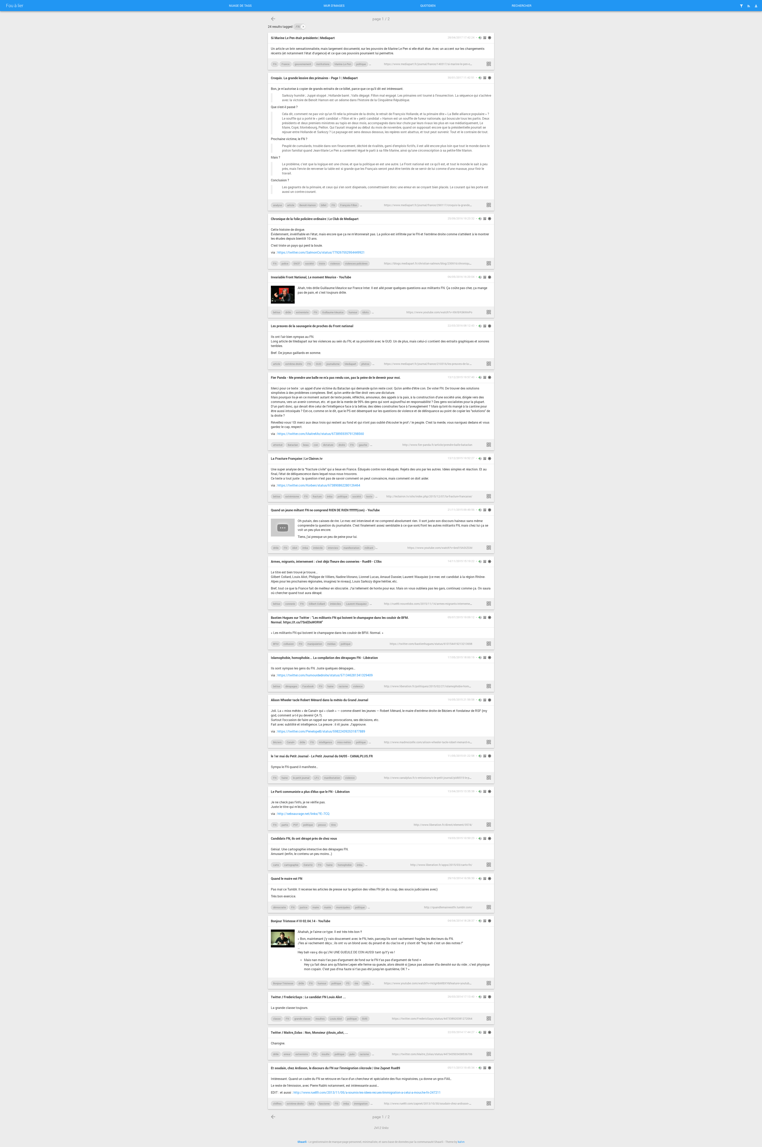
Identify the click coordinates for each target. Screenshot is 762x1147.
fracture (317, 496)
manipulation (314, 643)
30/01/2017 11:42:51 (461, 77)
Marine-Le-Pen (343, 64)
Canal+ (290, 742)
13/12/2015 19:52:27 (461, 458)
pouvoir (375, 64)
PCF (295, 824)
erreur (287, 1054)
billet (323, 205)
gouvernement (303, 64)
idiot (294, 547)
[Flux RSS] (749, 6)
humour (353, 312)
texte (369, 496)
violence (335, 263)
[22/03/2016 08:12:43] (488, 363)
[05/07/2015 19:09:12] (488, 643)
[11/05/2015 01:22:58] (488, 777)
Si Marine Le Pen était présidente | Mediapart (303, 38)
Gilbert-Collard (317, 603)
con (316, 444)
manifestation (351, 547)
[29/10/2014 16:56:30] (488, 907)
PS (347, 983)
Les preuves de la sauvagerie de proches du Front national (312, 326)
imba (329, 496)
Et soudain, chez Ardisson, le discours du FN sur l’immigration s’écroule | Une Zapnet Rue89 (335, 1068)
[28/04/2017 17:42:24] (488, 64)
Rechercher (521, 6)
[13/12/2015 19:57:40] (488, 444)
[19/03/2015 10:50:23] (488, 864)
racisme (343, 686)
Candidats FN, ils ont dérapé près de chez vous (304, 838)
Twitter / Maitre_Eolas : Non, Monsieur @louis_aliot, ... (309, 1032)
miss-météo (344, 742)
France (286, 64)
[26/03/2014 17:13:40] (488, 1018)
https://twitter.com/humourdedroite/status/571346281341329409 (325, 675)
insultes (320, 1018)
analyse (277, 205)
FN (300, 26)
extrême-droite (293, 363)
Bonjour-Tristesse (283, 983)
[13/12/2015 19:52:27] (488, 496)
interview (333, 547)
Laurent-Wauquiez (356, 603)
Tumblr (374, 907)
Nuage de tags (240, 6)
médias (331, 643)
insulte (325, 1054)
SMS (364, 1018)
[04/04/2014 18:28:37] (488, 983)
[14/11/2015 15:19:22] (488, 603)
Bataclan (293, 444)
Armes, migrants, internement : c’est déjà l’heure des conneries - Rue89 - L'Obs (326, 561)
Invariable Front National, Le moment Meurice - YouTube (311, 277)
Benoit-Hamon (307, 205)
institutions (322, 64)
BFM (275, 643)
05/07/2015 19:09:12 (461, 617)
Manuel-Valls (369, 205)
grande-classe (302, 1018)
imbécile (318, 547)
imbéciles (335, 603)
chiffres (277, 1103)
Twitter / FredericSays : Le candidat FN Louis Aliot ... (308, 997)
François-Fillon (348, 205)
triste (322, 263)
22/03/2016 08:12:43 (461, 325)
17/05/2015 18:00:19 (461, 657)
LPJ (317, 777)
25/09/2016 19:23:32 (461, 218)
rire (356, 983)
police (285, 263)
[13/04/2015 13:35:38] (488, 824)
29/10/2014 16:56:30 (461, 878)
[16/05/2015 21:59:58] (488, 742)
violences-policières (356, 263)
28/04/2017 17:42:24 (461, 37)
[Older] (273, 19)
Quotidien (428, 6)
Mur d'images (334, 6)
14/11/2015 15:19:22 (461, 561)
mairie (327, 907)
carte (276, 864)
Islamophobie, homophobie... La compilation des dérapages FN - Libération (324, 658)
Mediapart (350, 363)
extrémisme (292, 496)
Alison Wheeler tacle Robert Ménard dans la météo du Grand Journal (319, 700)
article (290, 205)
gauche (363, 444)
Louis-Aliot (378, 603)
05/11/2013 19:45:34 (461, 1067)
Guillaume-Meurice (332, 312)
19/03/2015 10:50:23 (461, 838)
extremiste (302, 312)
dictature (328, 444)
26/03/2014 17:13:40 (461, 996)
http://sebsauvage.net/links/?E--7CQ (303, 813)
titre (333, 824)
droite (342, 444)
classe (277, 1018)
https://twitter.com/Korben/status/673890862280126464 (318, 485)
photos (365, 363)
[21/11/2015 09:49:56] (488, 547)
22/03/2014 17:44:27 (461, 1032)
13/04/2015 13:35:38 (461, 791)
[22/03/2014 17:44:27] (488, 1054)
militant (369, 547)
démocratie (279, 907)
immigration (361, 1103)
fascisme (324, 1103)
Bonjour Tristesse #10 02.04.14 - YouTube (300, 921)
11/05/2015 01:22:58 (461, 756)
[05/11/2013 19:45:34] (488, 1103)
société (309, 263)
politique (361, 64)
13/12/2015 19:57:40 (461, 377)
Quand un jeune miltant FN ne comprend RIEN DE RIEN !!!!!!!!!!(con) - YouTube (325, 510)
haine (330, 686)
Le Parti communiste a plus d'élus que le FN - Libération (310, 791)
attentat (278, 444)
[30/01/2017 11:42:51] (488, 205)
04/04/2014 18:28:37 (461, 920)
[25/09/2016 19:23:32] (488, 263)
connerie (290, 603)
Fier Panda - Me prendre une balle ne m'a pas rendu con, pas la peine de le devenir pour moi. (336, 377)
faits (311, 1103)
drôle (288, 312)
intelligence (325, 742)
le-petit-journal (301, 777)
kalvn (461, 1142)
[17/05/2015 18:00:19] (488, 686)
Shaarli (302, 1142)
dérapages (291, 686)
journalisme (333, 363)
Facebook (308, 686)
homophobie (345, 864)
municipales (343, 907)
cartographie (291, 864)
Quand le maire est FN (286, 878)
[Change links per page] (741, 6)
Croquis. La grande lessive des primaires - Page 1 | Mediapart (314, 78)
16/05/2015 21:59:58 (461, 699)
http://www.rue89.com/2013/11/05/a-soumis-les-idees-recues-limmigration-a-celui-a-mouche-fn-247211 (367, 1092)
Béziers (277, 742)
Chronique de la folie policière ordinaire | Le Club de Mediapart (315, 219)
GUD (318, 363)
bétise (276, 312)
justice (303, 907)
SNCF (296, 263)
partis (285, 824)
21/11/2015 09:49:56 (461, 509)
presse (322, 824)
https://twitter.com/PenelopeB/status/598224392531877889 (321, 731)
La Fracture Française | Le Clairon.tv (296, 458)
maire (316, 907)
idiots (365, 312)
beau (306, 444)
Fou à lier (14, 5)
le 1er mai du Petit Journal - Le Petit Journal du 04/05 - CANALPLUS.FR (322, 756)
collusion (289, 643)
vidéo (377, 363)
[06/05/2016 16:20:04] (488, 312)
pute (352, 1054)
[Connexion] (756, 6)
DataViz (308, 864)
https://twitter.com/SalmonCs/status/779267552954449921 (321, 252)
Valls (366, 983)
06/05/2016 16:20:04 (461, 277)
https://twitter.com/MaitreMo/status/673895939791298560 (320, 434)
